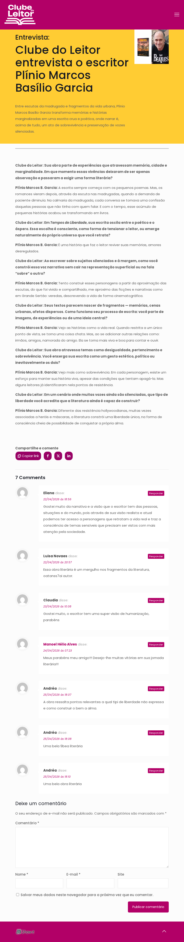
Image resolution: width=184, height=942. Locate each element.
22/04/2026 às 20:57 (57, 562)
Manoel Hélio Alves (60, 644)
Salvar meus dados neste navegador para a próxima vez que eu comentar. (87, 894)
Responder (156, 493)
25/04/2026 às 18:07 (57, 695)
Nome (21, 874)
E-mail (73, 874)
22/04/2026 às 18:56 (57, 499)
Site (121, 874)
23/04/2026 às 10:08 (57, 606)
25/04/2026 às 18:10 (57, 777)
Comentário (27, 823)
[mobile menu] (177, 14)
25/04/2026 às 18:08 (57, 739)
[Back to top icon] (164, 931)
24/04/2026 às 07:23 (57, 650)
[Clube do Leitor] (19, 14)
